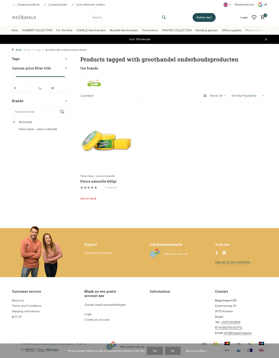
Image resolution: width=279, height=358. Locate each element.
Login (88, 314)
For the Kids (64, 30)
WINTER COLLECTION (177, 30)
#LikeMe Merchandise (124, 30)
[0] (261, 17)
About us (18, 300)
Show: (214, 95)
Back (18, 49)
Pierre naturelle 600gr (98, 181)
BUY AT (17, 317)
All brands (25, 122)
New (15, 30)
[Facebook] (216, 253)
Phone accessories (258, 30)
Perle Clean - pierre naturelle (37, 129)
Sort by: (237, 95)
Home (27, 49)
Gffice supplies (232, 30)
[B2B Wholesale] (27, 17)
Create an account (96, 319)
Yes (155, 350)
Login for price (106, 207)
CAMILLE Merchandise (91, 30)
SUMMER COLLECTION (37, 30)
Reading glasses (207, 30)
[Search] (164, 17)
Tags (38, 49)
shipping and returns (26, 311)
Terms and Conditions (27, 306)
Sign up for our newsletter (232, 262)
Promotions (150, 30)
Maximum (58, 88)
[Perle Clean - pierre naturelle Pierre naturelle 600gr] (106, 140)
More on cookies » (196, 350)
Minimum (21, 88)
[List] (205, 96)
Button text (204, 17)
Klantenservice (244, 4)
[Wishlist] (254, 17)
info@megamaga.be (238, 333)
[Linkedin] (224, 253)
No (173, 350)
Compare (111, 187)
